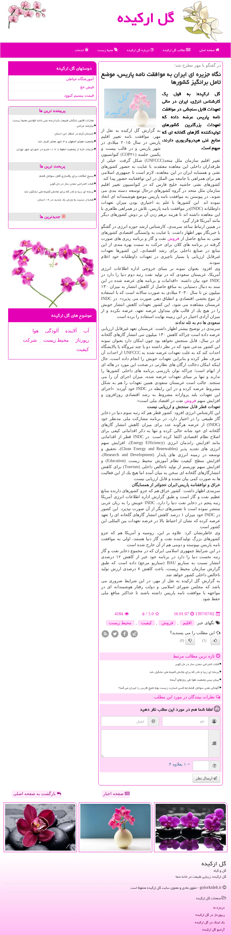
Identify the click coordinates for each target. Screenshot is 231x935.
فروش (173, 238)
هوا (35, 330)
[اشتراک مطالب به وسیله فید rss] (105, 633)
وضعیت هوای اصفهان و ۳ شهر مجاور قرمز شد (66, 141)
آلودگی (52, 330)
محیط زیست (105, 50)
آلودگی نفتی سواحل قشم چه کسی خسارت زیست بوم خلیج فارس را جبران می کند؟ (169, 688)
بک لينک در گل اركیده (210, 922)
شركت (30, 340)
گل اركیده (145, 18)
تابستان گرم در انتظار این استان (74, 134)
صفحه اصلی (207, 50)
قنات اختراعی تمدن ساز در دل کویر (197, 664)
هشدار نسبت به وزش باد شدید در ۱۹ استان (66, 200)
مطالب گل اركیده (174, 50)
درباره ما (219, 907)
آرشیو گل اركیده (213, 929)
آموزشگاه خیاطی (80, 79)
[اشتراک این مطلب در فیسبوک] (124, 633)
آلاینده (71, 330)
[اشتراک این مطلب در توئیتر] (115, 633)
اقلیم (187, 623)
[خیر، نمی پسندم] (190, 640)
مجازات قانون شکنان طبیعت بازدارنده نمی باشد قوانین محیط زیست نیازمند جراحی (53, 123)
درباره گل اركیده (138, 50)
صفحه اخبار (114, 793)
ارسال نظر (204, 778)
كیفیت (146, 623)
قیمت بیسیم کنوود (79, 95)
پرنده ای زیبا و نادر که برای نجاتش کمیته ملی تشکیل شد (184, 672)
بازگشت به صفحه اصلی (35, 793)
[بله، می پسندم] (215, 640)
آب (86, 330)
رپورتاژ (82, 340)
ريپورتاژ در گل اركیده (210, 915)
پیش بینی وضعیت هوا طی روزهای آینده (194, 680)
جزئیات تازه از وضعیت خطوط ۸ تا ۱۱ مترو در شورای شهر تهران (55, 149)
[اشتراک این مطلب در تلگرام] (134, 633)
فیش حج (87, 87)
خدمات (80, 50)
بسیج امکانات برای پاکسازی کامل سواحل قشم (66, 176)
